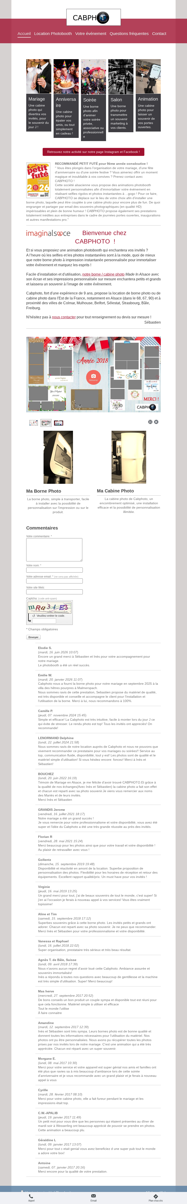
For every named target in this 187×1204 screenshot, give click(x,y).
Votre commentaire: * (39, 536)
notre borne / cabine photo (103, 274)
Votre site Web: (35, 587)
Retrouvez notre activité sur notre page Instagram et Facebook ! (93, 152)
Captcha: (41, 598)
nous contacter (64, 317)
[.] (58, 457)
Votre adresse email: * (52, 576)
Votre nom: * (33, 565)
